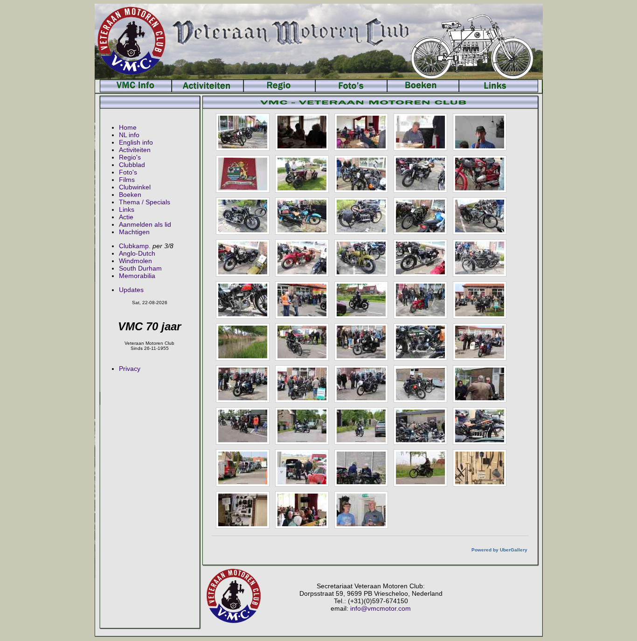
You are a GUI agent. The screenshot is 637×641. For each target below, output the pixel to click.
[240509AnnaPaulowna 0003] (361, 132)
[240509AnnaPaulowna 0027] (243, 342)
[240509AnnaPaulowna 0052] (243, 510)
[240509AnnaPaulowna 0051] (479, 468)
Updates (131, 289)
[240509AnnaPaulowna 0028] (302, 342)
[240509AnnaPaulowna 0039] (361, 426)
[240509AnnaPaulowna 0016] (243, 258)
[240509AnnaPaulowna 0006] (243, 174)
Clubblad (132, 164)
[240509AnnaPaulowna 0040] (420, 426)
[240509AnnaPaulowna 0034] (361, 384)
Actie (126, 217)
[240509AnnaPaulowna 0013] (361, 216)
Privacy (129, 368)
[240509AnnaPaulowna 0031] (479, 342)
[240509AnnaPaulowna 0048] (361, 468)
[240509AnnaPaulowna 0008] (361, 174)
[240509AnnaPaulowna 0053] (302, 510)
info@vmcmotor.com (380, 608)
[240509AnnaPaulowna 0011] (243, 216)
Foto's (128, 172)
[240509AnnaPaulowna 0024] (420, 300)
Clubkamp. (135, 246)
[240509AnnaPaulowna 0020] (479, 258)
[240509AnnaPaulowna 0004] (420, 132)
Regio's (130, 157)
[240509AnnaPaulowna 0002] (302, 132)
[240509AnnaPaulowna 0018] (361, 258)
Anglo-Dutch (137, 253)
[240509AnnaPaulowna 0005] (479, 132)
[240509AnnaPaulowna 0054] (361, 510)
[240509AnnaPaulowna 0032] (243, 384)
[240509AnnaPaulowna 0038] (302, 426)
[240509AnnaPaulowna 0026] (479, 300)
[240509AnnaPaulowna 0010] (479, 174)
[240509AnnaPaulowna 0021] (243, 300)
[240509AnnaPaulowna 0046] (302, 468)
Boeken (130, 194)
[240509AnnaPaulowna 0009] (420, 174)
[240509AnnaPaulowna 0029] (361, 342)
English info (136, 142)
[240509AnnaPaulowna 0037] (243, 426)
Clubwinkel (135, 187)
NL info (129, 135)
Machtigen (134, 232)
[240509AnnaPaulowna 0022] (302, 300)
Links (126, 209)
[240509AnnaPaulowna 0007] (302, 174)
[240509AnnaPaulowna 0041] (479, 426)
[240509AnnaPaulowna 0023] (361, 300)
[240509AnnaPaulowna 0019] (420, 258)
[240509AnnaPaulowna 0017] (302, 258)
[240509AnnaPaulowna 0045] (243, 468)
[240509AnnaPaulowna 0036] (479, 384)
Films (127, 179)
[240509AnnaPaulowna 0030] (420, 342)
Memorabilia (137, 275)
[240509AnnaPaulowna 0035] (420, 384)
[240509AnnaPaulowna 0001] (243, 132)
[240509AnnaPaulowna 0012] (302, 216)
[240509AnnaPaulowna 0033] (302, 384)
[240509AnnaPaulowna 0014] (420, 216)
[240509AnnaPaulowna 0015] (479, 216)
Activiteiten (135, 149)
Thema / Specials (144, 202)
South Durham (140, 268)
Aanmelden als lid (145, 224)
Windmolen (135, 261)
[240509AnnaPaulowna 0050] (420, 468)
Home (128, 127)
